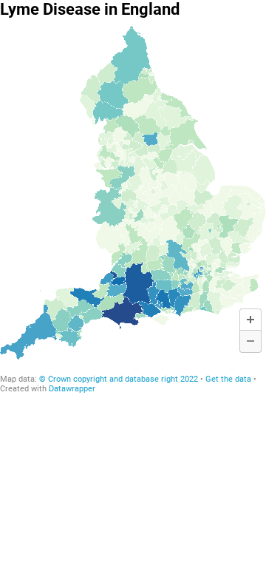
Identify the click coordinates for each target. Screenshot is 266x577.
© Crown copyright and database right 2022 (119, 379)
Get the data (228, 379)
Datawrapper (72, 389)
